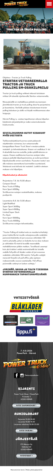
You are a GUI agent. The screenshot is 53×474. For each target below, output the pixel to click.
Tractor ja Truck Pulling (21, 78)
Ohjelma (6, 78)
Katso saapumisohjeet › (26, 405)
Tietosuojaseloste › (32, 375)
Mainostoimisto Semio (18, 470)
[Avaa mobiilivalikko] (49, 4)
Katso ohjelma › (26, 431)
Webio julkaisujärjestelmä (34, 470)
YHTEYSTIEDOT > (26, 456)
